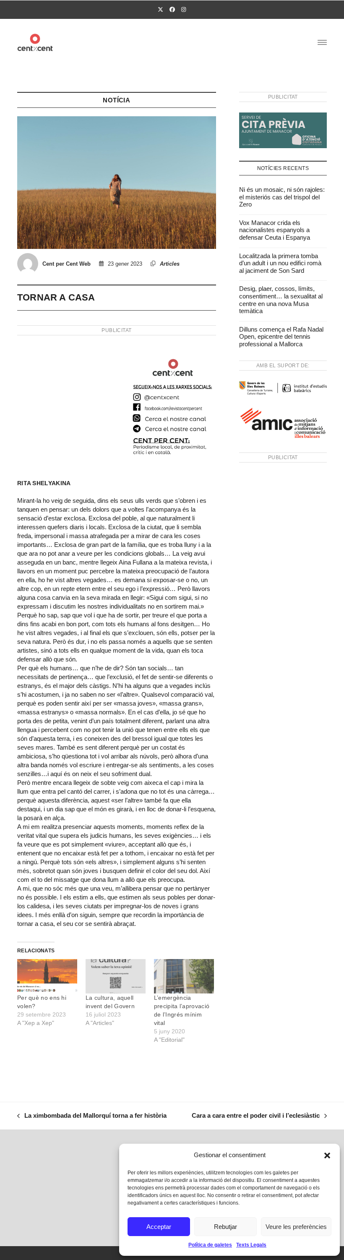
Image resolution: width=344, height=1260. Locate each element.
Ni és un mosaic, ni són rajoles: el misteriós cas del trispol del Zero (282, 197)
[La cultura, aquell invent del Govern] (116, 976)
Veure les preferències (296, 1226)
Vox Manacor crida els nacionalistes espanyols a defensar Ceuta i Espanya (274, 230)
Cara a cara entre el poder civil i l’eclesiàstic (256, 1116)
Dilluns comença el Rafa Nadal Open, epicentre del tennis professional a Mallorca (281, 337)
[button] (327, 1155)
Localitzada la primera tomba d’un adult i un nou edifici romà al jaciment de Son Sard (280, 263)
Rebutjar (225, 1226)
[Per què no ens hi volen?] (47, 976)
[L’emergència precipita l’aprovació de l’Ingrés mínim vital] (184, 976)
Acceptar (158, 1226)
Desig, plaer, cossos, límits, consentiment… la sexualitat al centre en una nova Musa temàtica (281, 299)
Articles (170, 264)
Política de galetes (210, 1245)
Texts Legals (251, 1245)
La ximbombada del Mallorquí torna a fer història (92, 1116)
